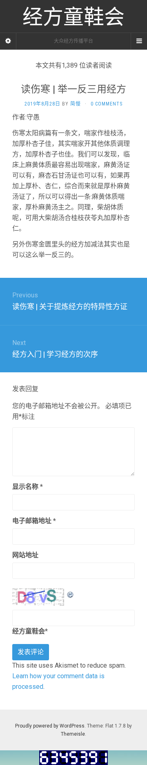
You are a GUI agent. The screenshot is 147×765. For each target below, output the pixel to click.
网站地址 (25, 555)
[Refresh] (70, 593)
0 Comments (106, 104)
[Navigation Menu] (139, 41)
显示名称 (27, 486)
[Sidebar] (8, 41)
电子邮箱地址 (34, 521)
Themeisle (73, 734)
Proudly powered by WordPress (50, 726)
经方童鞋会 (28, 631)
